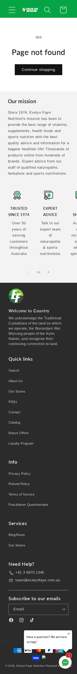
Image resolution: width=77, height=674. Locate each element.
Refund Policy (19, 484)
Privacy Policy (20, 473)
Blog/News (17, 535)
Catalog (14, 422)
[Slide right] (48, 272)
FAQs (13, 401)
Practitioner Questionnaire (28, 504)
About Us (16, 381)
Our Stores (17, 391)
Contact (15, 412)
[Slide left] (28, 272)
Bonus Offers (19, 433)
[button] (12, 10)
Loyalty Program (21, 443)
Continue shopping (38, 69)
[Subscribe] (63, 609)
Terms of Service (22, 494)
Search (14, 370)
